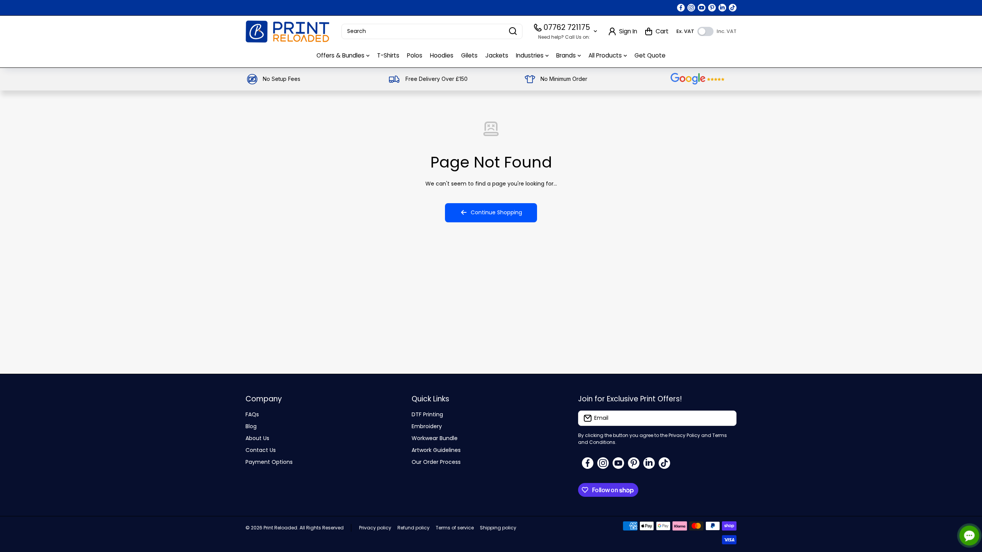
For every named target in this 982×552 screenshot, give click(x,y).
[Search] (512, 31)
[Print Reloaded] (288, 31)
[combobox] (431, 31)
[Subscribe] (726, 418)
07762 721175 (567, 27)
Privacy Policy (684, 435)
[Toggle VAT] (705, 31)
